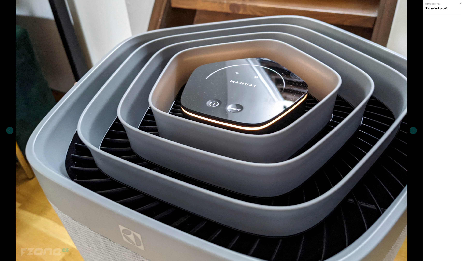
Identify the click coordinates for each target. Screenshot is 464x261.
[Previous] (9, 130)
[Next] (413, 130)
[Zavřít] (461, 3)
